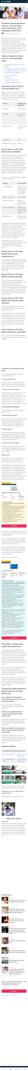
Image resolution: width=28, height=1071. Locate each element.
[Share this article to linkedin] (17, 1069)
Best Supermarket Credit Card (22, 760)
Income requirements (11, 75)
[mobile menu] (26, 1)
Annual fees (9, 77)
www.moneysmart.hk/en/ (15, 796)
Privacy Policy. (14, 995)
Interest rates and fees (12, 80)
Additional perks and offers (13, 82)
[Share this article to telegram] (10, 1069)
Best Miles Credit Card (9, 754)
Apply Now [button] (14, 526)
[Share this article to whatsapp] (24, 1069)
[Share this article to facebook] (3, 1069)
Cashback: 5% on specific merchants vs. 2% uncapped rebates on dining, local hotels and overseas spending (15, 70)
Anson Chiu (8, 33)
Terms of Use (5, 995)
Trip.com (5, 630)
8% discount (20, 446)
